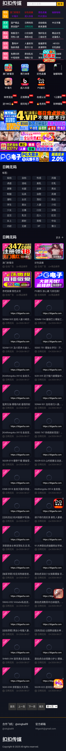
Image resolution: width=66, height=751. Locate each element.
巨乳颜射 (56, 47)
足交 (9, 215)
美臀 (9, 188)
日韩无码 (29, 26)
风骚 (53, 178)
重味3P (15, 43)
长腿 (24, 188)
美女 (24, 204)
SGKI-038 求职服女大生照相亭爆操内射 (21, 687)
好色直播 (39, 262)
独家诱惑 (15, 47)
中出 (53, 221)
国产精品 (15, 23)
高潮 (53, 194)
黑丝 (53, 188)
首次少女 (29, 47)
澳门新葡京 (8, 262)
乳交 (24, 215)
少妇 (53, 204)
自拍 (24, 178)
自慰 (39, 194)
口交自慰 (29, 33)
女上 (9, 221)
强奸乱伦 (42, 33)
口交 (39, 210)
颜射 (24, 221)
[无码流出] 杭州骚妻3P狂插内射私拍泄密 (22, 517)
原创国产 (15, 26)
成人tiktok (56, 57)
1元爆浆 (58, 97)
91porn (42, 54)
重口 (53, 226)
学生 (9, 204)
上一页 (21, 706)
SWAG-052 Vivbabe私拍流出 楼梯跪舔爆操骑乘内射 (28, 602)
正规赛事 (24, 97)
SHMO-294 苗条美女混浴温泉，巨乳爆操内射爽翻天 (28, 658)
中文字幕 (56, 23)
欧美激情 (42, 26)
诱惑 (9, 183)
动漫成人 (56, 37)
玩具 (24, 194)
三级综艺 (42, 37)
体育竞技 (8, 97)
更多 (58, 237)
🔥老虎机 (41, 104)
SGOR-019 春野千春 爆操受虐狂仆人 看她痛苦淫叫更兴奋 (30, 460)
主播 (24, 210)
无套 (24, 226)
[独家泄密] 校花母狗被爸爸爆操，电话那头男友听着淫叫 (30, 574)
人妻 (39, 204)
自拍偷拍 (42, 23)
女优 (24, 199)
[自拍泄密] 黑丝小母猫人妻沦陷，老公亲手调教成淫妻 (29, 630)
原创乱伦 (29, 54)
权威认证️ (41, 97)
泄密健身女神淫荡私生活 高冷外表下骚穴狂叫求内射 (28, 545)
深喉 (53, 210)
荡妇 (39, 199)
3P (38, 226)
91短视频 (15, 57)
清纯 (24, 183)
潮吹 (9, 199)
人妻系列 (29, 43)
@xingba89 (8, 728)
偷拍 (9, 178)
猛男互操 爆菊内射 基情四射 (16, 404)
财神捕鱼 (57, 104)
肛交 (53, 215)
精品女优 (56, 33)
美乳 (39, 183)
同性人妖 (15, 37)
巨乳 (53, 183)
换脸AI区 (29, 37)
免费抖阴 (15, 54)
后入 (39, 215)
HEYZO (56, 43)
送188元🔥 (8, 104)
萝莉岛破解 (56, 54)
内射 (9, 226)
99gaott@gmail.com (45, 728)
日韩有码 (29, 23)
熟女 (53, 199)
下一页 (32, 706)
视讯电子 (24, 104)
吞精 (39, 221)
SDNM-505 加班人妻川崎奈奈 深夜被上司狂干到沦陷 (28, 319)
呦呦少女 (29, 57)
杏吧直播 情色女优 (11, 291)
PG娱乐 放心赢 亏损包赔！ (48, 291)
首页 (12, 706)
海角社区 (42, 57)
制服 (9, 194)
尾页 (41, 706)
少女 (9, 210)
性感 (39, 178)
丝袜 (39, 188)
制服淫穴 (15, 33)
